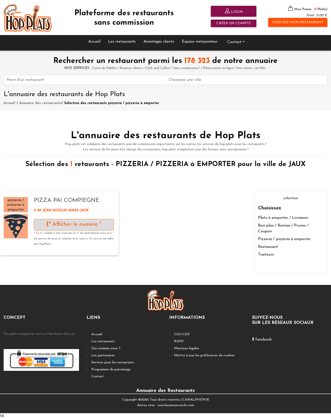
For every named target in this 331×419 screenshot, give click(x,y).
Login (236, 12)
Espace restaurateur (200, 42)
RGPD (179, 341)
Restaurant (268, 247)
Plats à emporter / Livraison (283, 218)
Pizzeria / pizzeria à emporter (284, 239)
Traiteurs (266, 255)
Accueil (94, 42)
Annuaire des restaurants (40, 103)
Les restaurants (122, 42)
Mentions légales (186, 348)
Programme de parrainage (111, 369)
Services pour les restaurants (112, 362)
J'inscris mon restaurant (297, 22)
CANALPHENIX (195, 400)
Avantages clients (158, 42)
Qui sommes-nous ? (105, 348)
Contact (97, 376)
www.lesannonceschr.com (176, 405)
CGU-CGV (182, 334)
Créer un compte (233, 23)
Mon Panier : (310, 9)
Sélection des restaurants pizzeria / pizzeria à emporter (111, 103)
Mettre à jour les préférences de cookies (204, 355)
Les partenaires (103, 355)
